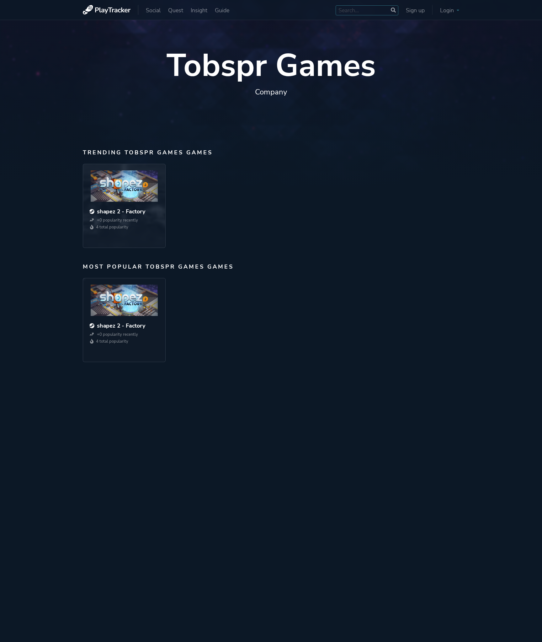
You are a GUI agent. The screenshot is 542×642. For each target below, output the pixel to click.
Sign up (415, 10)
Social (153, 10)
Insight (199, 10)
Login (447, 10)
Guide (222, 10)
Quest (175, 10)
